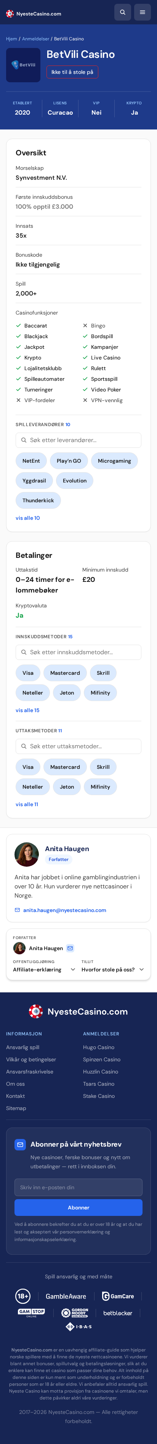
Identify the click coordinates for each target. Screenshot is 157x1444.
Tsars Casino (98, 1083)
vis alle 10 (28, 517)
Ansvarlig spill (22, 1047)
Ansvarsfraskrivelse (29, 1071)
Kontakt (15, 1096)
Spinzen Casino (101, 1059)
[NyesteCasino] (78, 1011)
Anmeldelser (35, 39)
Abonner (79, 1207)
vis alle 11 (27, 804)
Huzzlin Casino (100, 1071)
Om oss (15, 1083)
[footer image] (66, 1296)
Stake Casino (99, 1096)
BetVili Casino (80, 54)
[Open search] (122, 12)
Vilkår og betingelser (31, 1059)
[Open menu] (142, 12)
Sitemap (16, 1108)
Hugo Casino (98, 1047)
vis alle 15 (28, 710)
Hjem (11, 39)
